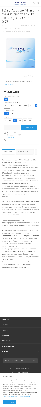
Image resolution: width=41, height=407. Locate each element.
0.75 (6, 113)
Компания (6, 341)
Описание (8, 152)
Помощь (6, 351)
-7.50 (25, 105)
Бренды (5, 335)
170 (25, 120)
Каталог (5, 319)
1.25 (12, 113)
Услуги (5, 330)
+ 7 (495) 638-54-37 (21, 368)
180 (30, 120)
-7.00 (31, 105)
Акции (5, 325)
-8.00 (19, 105)
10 (6, 120)
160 (20, 120)
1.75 (17, 113)
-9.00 (6, 105)
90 (15, 120)
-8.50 (12, 105)
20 (10, 120)
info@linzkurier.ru (22, 372)
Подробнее (10, 137)
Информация (8, 346)
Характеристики (24, 152)
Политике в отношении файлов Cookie (16, 396)
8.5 (6, 99)
